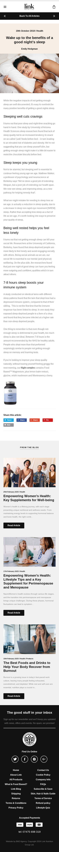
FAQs (43, 784)
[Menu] (6, 7)
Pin (47, 420)
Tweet (9, 420)
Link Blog (16, 789)
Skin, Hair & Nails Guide (43, 793)
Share (22, 420)
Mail (8, 425)
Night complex (28, 368)
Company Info (43, 779)
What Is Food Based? (16, 784)
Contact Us (43, 770)
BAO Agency (21, 841)
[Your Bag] (53, 7)
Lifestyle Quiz (43, 808)
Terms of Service (43, 798)
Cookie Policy (43, 775)
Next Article (53, 16)
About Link (16, 775)
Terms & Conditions (16, 803)
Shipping (16, 793)
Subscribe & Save (43, 789)
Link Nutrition (29, 7)
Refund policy (43, 803)
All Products (15, 779)
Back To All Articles (29, 16)
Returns (16, 798)
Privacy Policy (16, 808)
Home (16, 770)
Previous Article (5, 16)
